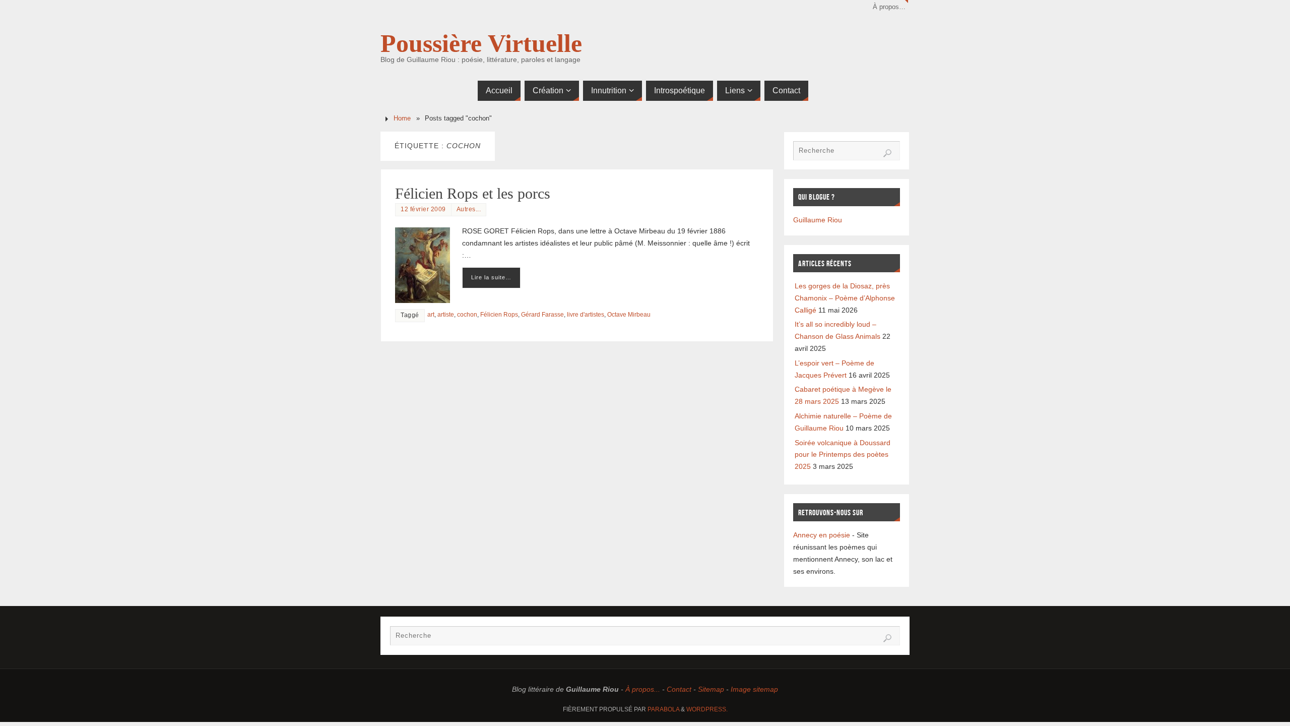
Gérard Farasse (542, 314)
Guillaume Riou (817, 220)
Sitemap (711, 689)
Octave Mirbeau (629, 314)
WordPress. (707, 709)
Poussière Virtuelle (481, 43)
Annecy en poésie (821, 535)
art (430, 314)
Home (402, 118)
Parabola (663, 709)
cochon (467, 314)
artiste (445, 314)
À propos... (642, 689)
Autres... (469, 209)
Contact (679, 689)
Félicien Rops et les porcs (472, 193)
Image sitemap (754, 689)
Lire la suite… (491, 277)
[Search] (887, 153)
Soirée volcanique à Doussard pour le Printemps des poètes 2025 (842, 455)
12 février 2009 (423, 209)
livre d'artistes (585, 314)
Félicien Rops (499, 314)
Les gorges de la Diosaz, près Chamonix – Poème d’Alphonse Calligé (845, 298)
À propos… (889, 7)
